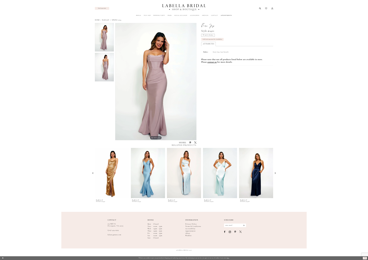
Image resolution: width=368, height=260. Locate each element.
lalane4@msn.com (114, 235)
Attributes (208, 44)
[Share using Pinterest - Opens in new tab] (190, 142)
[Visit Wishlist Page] (266, 8)
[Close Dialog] (3, 258)
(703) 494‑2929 (113, 230)
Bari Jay (105, 20)
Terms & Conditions (193, 226)
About (187, 233)
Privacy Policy (191, 224)
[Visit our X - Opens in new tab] (240, 232)
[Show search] (260, 8)
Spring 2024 (116, 20)
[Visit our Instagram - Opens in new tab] (230, 232)
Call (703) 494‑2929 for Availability (212, 39)
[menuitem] (102, 8)
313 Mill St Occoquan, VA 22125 (115, 225)
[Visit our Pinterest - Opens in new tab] (235, 232)
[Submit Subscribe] (244, 225)
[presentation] (112, 173)
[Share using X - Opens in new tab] (195, 142)
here (228, 258)
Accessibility (190, 229)
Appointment (190, 231)
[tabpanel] (104, 38)
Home (97, 20)
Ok (365, 258)
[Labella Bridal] (184, 7)
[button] (272, 8)
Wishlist (188, 235)
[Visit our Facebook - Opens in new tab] (224, 232)
